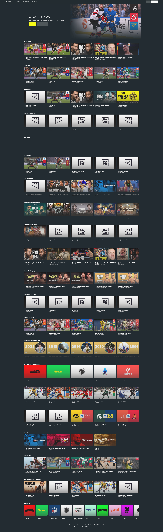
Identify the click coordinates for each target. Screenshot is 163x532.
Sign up (32, 24)
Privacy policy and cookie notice (80, 524)
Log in (148, 2)
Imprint (89, 524)
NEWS (102, 524)
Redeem (76, 527)
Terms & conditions (67, 524)
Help (60, 524)
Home (9, 1)
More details (42, 24)
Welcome (34, 1)
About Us (81, 527)
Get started (154, 2)
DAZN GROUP (96, 524)
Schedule (26, 1)
